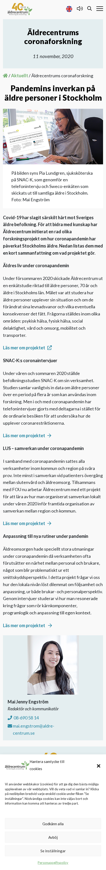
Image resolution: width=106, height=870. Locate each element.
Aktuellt (19, 75)
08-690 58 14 (26, 717)
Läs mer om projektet (24, 347)
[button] (98, 765)
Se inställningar (53, 851)
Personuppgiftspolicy (53, 863)
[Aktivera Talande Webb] (80, 8)
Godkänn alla (53, 824)
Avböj (53, 837)
